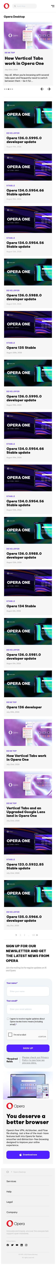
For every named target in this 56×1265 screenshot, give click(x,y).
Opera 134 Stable (21, 616)
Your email (12, 1011)
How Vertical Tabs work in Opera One (26, 768)
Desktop (10, 53)
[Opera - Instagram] (26, 1255)
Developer (13, 143)
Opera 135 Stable (21, 358)
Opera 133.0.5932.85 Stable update (25, 877)
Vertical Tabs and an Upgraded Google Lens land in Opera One (26, 66)
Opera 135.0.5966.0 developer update (24, 929)
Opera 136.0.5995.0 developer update (24, 150)
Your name (12, 993)
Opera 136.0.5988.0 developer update (24, 307)
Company (12, 1222)
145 (33, 945)
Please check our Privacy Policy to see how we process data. (35, 1070)
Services (11, 1191)
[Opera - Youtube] (17, 1255)
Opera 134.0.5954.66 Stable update (25, 202)
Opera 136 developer (24, 717)
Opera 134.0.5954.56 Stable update (25, 255)
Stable (11, 196)
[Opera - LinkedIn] (21, 1255)
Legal (10, 1212)
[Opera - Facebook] (7, 1255)
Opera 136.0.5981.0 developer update (24, 667)
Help (9, 1201)
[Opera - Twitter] (12, 1255)
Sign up (28, 1058)
